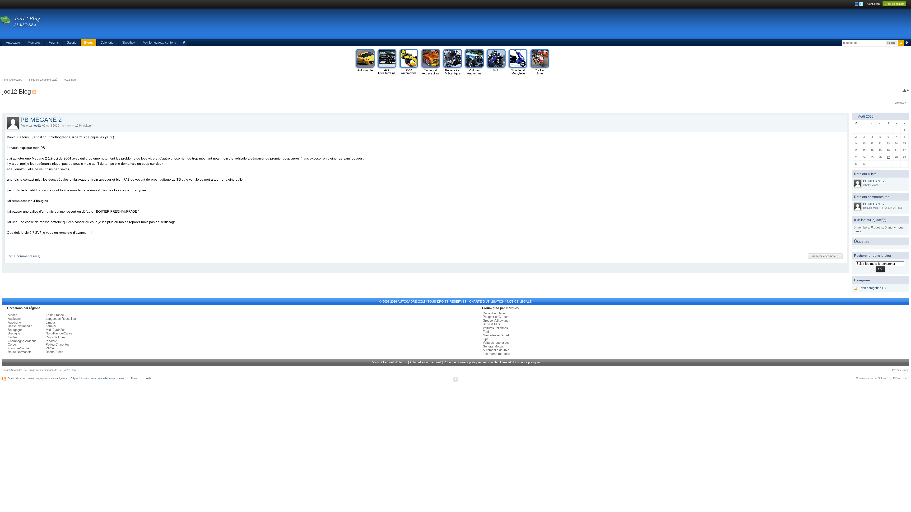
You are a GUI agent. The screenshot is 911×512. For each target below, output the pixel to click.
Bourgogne (15, 330)
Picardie (51, 341)
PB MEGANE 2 (41, 119)
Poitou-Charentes (58, 344)
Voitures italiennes (495, 328)
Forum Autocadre (12, 370)
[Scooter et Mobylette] (517, 62)
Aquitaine (14, 318)
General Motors (493, 346)
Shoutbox (128, 42)
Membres (34, 42)
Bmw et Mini (491, 324)
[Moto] (496, 62)
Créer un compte (894, 3)
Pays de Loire (55, 337)
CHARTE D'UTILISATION (486, 301)
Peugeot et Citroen (495, 317)
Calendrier (107, 42)
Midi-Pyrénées (55, 330)
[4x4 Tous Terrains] (386, 62)
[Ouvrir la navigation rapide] (183, 42)
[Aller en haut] (455, 379)
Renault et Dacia (494, 313)
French (135, 378)
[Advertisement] (817, 25)
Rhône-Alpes (54, 352)
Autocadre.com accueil (425, 362)
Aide (148, 378)
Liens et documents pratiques (520, 362)
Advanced (907, 43)
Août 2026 (866, 116)
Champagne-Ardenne (22, 341)
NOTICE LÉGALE (519, 301)
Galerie (71, 42)
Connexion (873, 3)
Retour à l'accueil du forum (389, 362)
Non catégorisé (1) (873, 288)
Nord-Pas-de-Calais (59, 333)
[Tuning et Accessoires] (430, 62)
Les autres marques (496, 354)
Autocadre (13, 42)
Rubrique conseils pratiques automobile (470, 362)
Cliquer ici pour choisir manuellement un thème (97, 378)
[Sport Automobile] (408, 62)
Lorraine (51, 326)
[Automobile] (365, 62)
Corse (12, 344)
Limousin (52, 322)
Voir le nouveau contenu (159, 42)
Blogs (88, 42)
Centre (12, 337)
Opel (486, 339)
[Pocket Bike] (539, 62)
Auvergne (14, 322)
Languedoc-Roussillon (61, 318)
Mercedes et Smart (496, 335)
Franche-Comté (18, 348)
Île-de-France (55, 315)
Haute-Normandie (20, 352)
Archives (900, 103)
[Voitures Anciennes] (474, 62)
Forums (53, 42)
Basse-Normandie (20, 326)
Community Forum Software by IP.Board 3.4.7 (882, 378)
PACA (50, 348)
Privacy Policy (900, 370)
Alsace (12, 315)
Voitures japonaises (496, 342)
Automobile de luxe (496, 350)
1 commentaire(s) (27, 256)
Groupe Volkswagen (496, 320)
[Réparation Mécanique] (452, 62)
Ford (486, 332)
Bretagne (14, 333)
